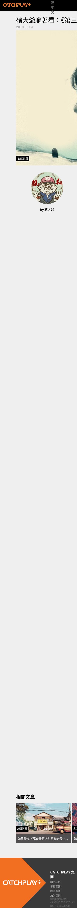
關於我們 (55, 882)
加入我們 (55, 895)
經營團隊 (55, 891)
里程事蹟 (55, 886)
